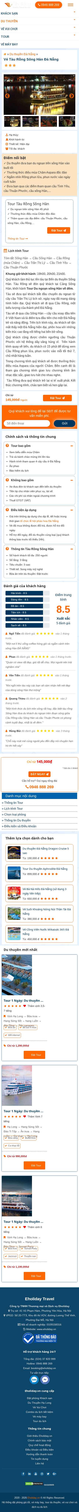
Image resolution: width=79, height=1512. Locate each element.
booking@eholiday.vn (43, 1368)
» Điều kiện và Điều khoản (19, 826)
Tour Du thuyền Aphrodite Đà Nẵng (45, 869)
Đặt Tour (35, 1054)
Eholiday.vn (34, 1497)
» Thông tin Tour (12, 802)
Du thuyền (9, 21)
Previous (6, 95)
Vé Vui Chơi (9, 29)
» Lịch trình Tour (12, 808)
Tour (5, 37)
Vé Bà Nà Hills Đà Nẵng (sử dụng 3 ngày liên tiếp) (45, 891)
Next (71, 95)
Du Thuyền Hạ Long (39, 1402)
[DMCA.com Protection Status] (34, 1484)
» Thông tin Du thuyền (16, 820)
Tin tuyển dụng (39, 1458)
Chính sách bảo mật (39, 1440)
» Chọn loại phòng (14, 814)
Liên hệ (39, 1463)
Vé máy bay (9, 44)
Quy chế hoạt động (39, 1445)
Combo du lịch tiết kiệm (39, 1411)
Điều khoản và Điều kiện (39, 1449)
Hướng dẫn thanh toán (39, 1454)
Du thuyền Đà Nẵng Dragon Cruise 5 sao (46, 851)
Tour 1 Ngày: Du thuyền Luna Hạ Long (24, 1111)
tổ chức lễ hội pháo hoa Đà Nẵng (39, 521)
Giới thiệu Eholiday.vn (39, 1435)
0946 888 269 (49, 4)
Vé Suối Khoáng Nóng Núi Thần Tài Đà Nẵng (47, 911)
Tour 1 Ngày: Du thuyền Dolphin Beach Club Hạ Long (24, 1000)
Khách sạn (9, 13)
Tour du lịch (39, 1421)
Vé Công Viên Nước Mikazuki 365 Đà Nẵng (46, 932)
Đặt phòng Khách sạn (39, 1398)
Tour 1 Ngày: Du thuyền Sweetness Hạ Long (24, 1221)
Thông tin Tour (16, 238)
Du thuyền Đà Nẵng (22, 54)
